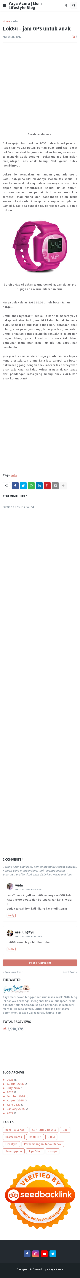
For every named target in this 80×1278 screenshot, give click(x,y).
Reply (11, 915)
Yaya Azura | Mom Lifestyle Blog (25, 5)
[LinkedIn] (39, 485)
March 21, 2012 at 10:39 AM (28, 936)
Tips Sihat (35, 1151)
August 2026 (16, 1083)
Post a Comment (40, 963)
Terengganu (13, 1151)
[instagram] (35, 1253)
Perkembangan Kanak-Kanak (42, 1144)
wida (19, 885)
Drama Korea (13, 1136)
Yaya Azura (56, 1269)
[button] (4, 5)
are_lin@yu (24, 932)
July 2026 (14, 1087)
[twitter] (52, 1253)
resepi (52, 1151)
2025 (10, 1092)
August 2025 (16, 1100)
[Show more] (63, 485)
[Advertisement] (40, 87)
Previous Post (14, 972)
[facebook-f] (27, 1253)
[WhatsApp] (31, 485)
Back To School (15, 1129)
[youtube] (44, 1253)
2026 (10, 1079)
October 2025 (16, 1096)
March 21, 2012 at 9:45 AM (28, 889)
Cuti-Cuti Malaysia (44, 1129)
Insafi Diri (35, 1136)
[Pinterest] (47, 485)
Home (6, 21)
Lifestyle (11, 1144)
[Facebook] (15, 485)
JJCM (51, 1136)
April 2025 (14, 1104)
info (15, 21)
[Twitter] (23, 485)
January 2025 (16, 1108)
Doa (65, 1129)
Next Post (69, 972)
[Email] (55, 485)
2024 (10, 1113)
